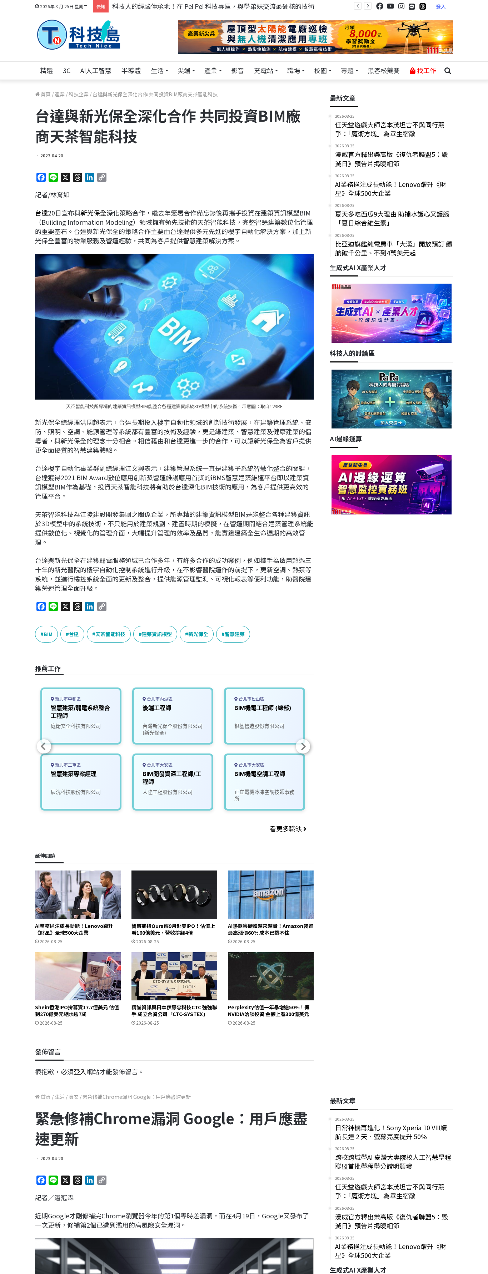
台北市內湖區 (159, 699)
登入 (441, 6)
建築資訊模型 (157, 634)
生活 (157, 70)
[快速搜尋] (447, 71)
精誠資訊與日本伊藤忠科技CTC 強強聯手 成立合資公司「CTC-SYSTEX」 (174, 1010)
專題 (347, 70)
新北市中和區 (67, 699)
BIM (48, 634)
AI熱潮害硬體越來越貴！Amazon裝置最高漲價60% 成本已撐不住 (270, 929)
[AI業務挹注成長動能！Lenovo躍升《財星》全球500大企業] (78, 895)
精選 (46, 70)
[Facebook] (379, 6)
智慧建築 (235, 634)
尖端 (184, 70)
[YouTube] (390, 6)
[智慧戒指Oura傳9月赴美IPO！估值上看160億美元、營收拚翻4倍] (174, 895)
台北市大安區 (159, 765)
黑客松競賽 (384, 70)
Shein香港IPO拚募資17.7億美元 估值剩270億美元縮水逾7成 (77, 1010)
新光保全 (93, 212)
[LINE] (412, 6)
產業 (210, 70)
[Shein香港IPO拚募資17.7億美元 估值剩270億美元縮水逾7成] (78, 976)
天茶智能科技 (110, 634)
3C (66, 70)
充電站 (263, 70)
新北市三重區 (67, 765)
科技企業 (79, 94)
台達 (41, 212)
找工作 (425, 70)
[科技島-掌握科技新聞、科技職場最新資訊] (78, 34)
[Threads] (422, 6)
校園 (320, 70)
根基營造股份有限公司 (259, 726)
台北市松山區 (251, 699)
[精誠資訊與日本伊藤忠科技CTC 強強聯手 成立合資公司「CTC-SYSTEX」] (174, 976)
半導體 (131, 70)
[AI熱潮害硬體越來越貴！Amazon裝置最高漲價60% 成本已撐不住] (271, 895)
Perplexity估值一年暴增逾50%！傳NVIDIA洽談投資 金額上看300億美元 (268, 1010)
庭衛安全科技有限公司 (76, 726)
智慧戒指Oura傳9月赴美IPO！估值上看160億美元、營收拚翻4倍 (173, 929)
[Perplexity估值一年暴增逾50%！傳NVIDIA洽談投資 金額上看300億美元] (271, 976)
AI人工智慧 (95, 70)
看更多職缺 (286, 828)
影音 (237, 70)
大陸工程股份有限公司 (168, 792)
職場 (293, 70)
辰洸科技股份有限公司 (76, 792)
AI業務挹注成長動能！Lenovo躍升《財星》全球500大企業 (74, 929)
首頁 (45, 94)
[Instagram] (401, 6)
